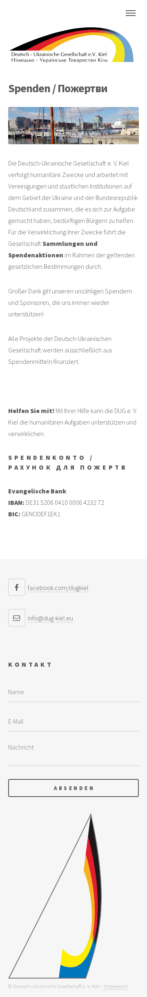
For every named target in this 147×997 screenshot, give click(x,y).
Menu (131, 13)
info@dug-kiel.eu (50, 618)
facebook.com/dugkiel (58, 588)
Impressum (116, 986)
